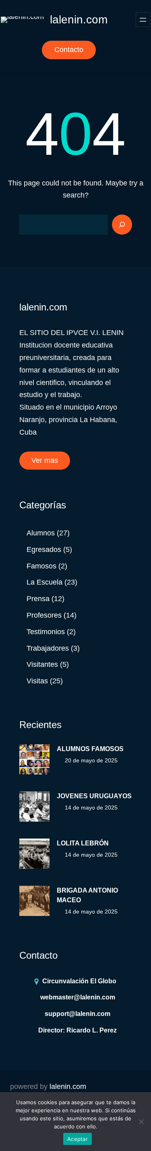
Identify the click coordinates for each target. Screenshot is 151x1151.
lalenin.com (79, 19)
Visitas (37, 681)
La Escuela (44, 582)
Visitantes (42, 664)
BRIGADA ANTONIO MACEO (87, 895)
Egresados (44, 549)
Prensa (38, 599)
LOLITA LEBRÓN (83, 843)
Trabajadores (48, 648)
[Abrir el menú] (143, 19)
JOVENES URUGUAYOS (94, 796)
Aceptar (77, 1139)
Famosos (41, 566)
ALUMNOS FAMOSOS (90, 748)
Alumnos (41, 533)
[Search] (122, 224)
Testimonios (46, 632)
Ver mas (44, 460)
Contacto (68, 50)
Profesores (44, 615)
